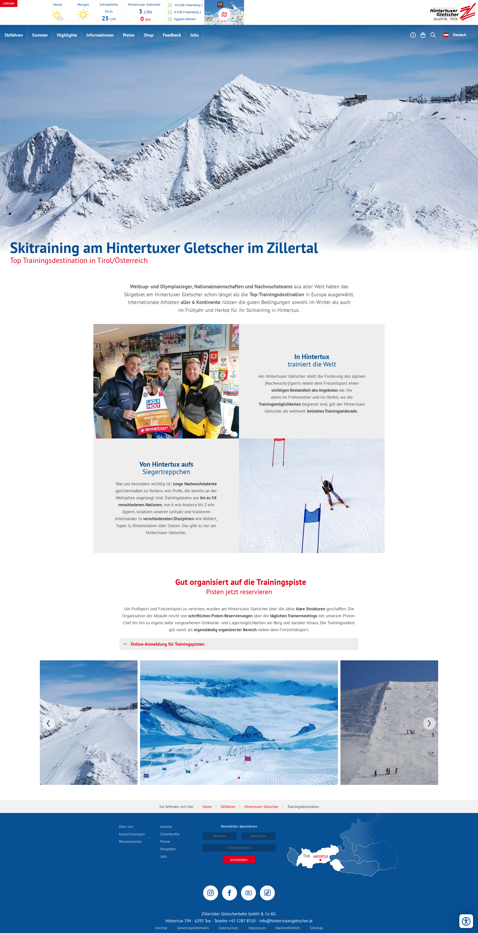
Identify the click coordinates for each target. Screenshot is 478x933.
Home (207, 806)
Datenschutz (229, 928)
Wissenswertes (130, 841)
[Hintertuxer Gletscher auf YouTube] (248, 892)
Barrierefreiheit (288, 928)
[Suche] (433, 35)
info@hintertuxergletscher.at (286, 921)
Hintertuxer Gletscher (144, 4)
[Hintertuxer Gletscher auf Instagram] (210, 892)
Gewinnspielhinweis (193, 928)
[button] (239, 644)
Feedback (172, 35)
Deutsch (459, 34)
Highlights (67, 35)
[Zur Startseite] (453, 12)
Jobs (194, 35)
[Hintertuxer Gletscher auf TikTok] (267, 892)
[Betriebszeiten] (413, 35)
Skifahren (13, 35)
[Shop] (423, 35)
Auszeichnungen (132, 834)
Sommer (40, 35)
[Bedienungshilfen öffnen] (466, 921)
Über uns (126, 826)
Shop (149, 35)
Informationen (100, 35)
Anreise (166, 826)
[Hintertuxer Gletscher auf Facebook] (229, 892)
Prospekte (168, 849)
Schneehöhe (109, 4)
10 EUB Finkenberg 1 (188, 5)
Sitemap (316, 928)
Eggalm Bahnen (185, 19)
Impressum (257, 928)
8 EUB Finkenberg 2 (187, 12)
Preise (128, 35)
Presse (165, 841)
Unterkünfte (169, 834)
